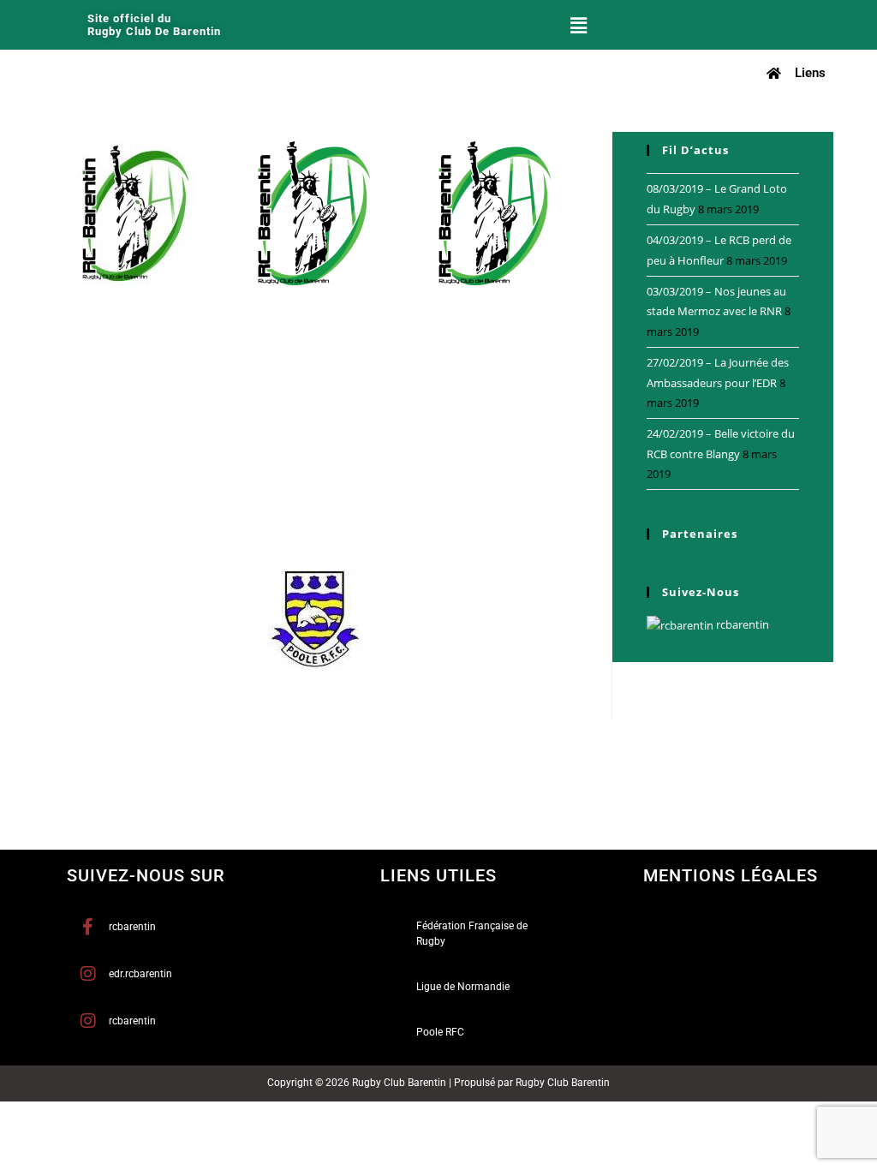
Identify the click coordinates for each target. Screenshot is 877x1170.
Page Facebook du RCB (114, 313)
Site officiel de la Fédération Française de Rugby (448, 485)
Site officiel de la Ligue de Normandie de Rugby (174, 481)
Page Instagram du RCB (297, 313)
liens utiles (438, 875)
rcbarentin (741, 624)
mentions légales (730, 875)
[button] (579, 25)
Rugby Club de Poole (327, 684)
